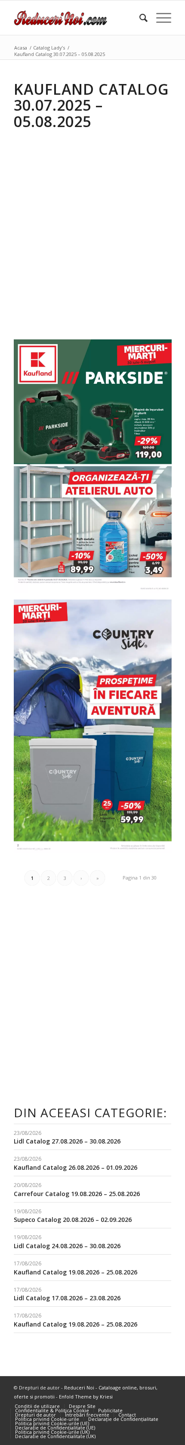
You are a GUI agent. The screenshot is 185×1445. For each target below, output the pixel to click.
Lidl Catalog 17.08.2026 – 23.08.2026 (67, 1298)
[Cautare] (139, 17)
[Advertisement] (92, 228)
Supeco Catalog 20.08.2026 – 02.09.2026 (73, 1219)
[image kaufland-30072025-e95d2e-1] (96, 730)
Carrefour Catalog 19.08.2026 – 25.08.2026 (77, 1194)
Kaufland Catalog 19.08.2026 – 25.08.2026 (75, 1272)
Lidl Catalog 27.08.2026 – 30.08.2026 (67, 1141)
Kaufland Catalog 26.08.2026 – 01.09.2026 (75, 1167)
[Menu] (159, 17)
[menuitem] (139, 17)
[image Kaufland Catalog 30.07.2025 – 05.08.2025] (96, 469)
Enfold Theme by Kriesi (86, 1396)
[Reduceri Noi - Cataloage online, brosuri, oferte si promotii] (76, 17)
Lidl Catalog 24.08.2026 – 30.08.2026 (67, 1246)
